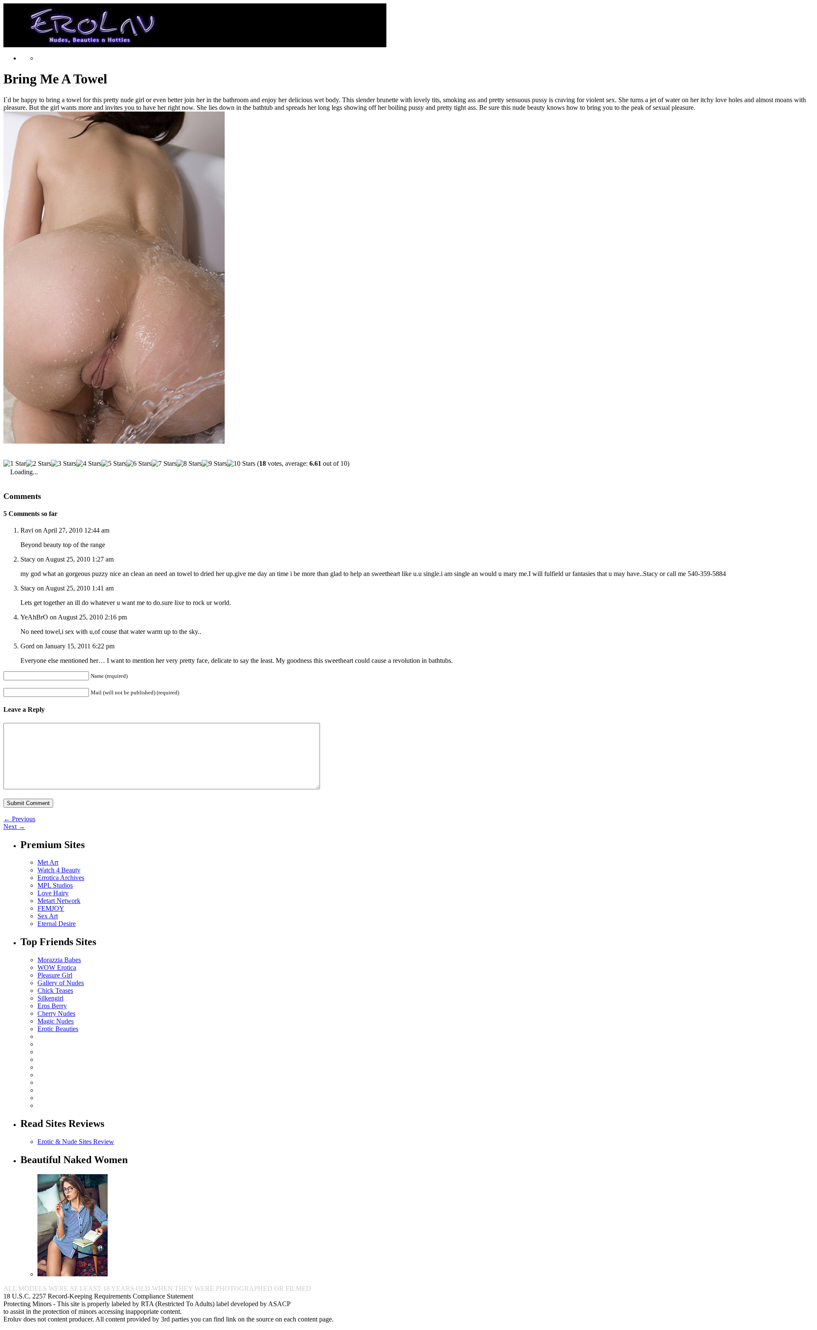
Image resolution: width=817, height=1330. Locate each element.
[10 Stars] (241, 463)
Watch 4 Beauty (58, 870)
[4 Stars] (88, 463)
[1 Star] (14, 463)
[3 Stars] (63, 463)
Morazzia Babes (59, 959)
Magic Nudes (55, 1021)
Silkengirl (50, 998)
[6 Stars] (138, 463)
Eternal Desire (56, 923)
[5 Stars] (113, 463)
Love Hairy (53, 893)
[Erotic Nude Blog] (194, 43)
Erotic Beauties (57, 1028)
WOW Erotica (56, 967)
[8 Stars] (189, 463)
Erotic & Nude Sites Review (75, 1141)
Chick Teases (55, 990)
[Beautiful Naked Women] (72, 1274)
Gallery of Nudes (60, 982)
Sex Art (47, 916)
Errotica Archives (60, 877)
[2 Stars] (38, 463)
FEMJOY (50, 908)
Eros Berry (52, 1005)
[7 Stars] (164, 463)
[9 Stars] (214, 463)
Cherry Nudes (56, 1013)
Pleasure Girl (54, 975)
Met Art (47, 862)
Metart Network (58, 900)
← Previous (19, 819)
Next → (14, 826)
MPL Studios (55, 885)
